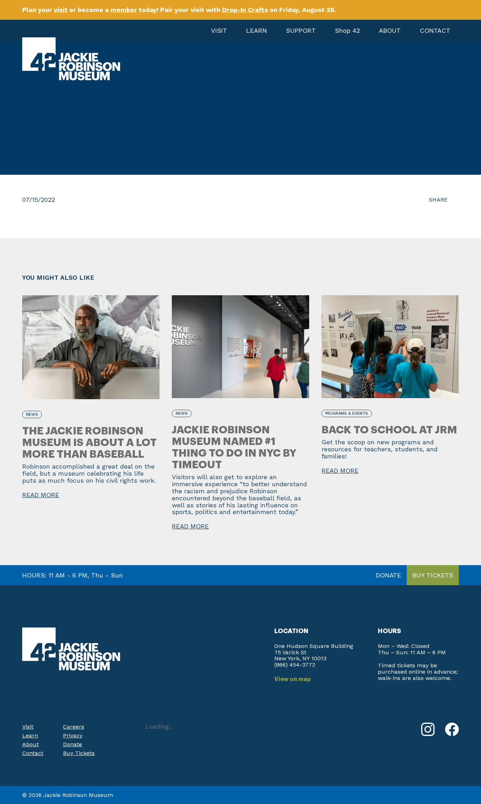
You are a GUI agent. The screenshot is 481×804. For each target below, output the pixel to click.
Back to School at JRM (389, 430)
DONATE (388, 575)
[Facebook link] (452, 729)
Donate (72, 744)
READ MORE (40, 495)
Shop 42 (347, 30)
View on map (292, 679)
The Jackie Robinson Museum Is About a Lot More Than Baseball (89, 442)
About (30, 744)
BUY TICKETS (432, 575)
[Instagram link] (428, 729)
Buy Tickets (79, 753)
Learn (30, 735)
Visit (27, 726)
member (124, 9)
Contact (32, 753)
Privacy (72, 735)
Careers (73, 726)
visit (61, 9)
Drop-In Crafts (245, 9)
